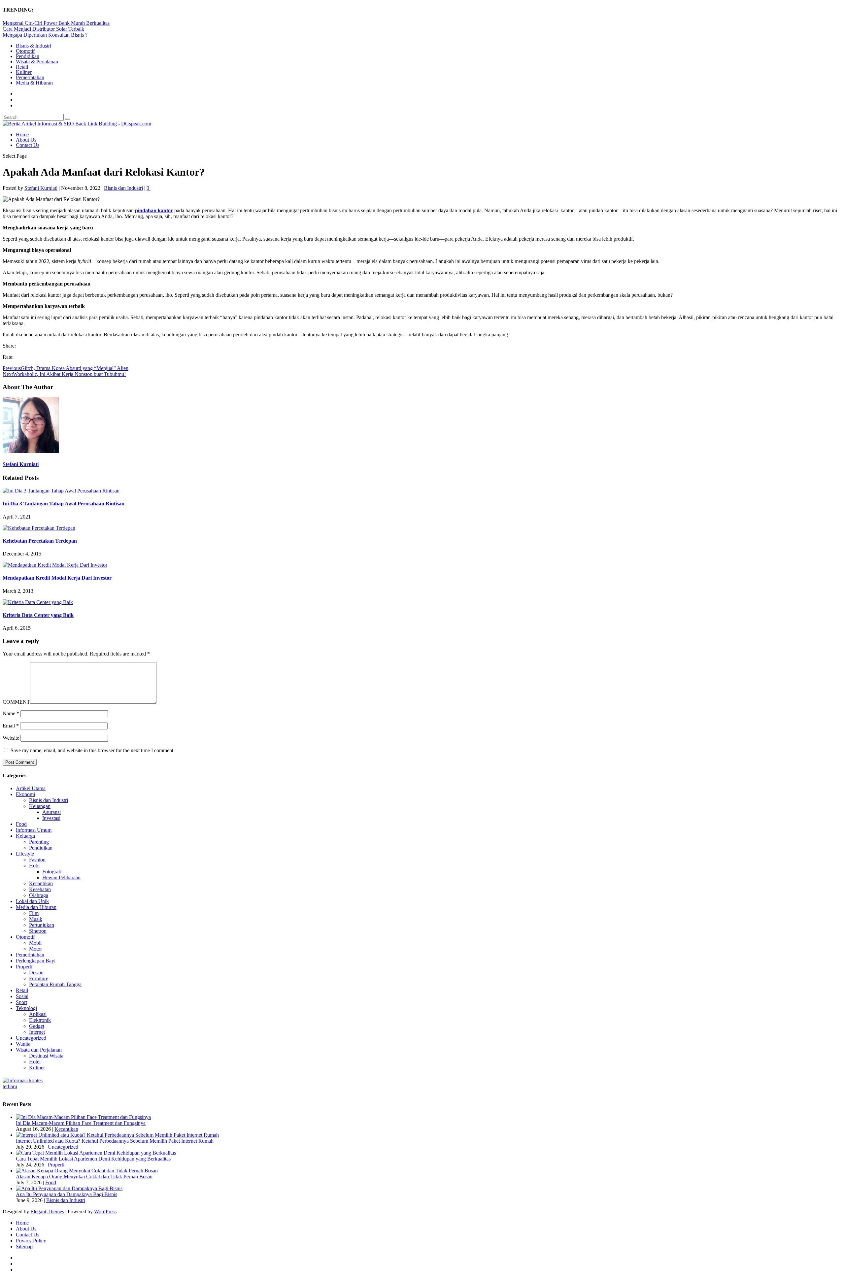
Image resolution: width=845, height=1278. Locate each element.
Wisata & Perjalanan (37, 61)
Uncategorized (31, 1038)
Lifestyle (25, 854)
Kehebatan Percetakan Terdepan (40, 541)
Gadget (36, 1026)
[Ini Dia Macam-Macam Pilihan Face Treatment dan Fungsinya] (83, 1117)
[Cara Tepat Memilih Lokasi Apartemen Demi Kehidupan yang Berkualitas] (96, 1153)
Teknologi (26, 1008)
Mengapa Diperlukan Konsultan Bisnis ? (45, 35)
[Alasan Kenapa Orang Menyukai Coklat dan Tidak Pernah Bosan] (87, 1170)
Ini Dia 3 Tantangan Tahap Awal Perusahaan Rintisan (63, 503)
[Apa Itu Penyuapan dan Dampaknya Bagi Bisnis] (69, 1188)
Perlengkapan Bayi (35, 960)
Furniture (38, 978)
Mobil (35, 943)
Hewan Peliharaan (61, 877)
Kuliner (24, 72)
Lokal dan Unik (32, 901)
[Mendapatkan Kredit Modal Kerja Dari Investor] (55, 565)
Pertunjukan (41, 925)
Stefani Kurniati (40, 188)
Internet (37, 1032)
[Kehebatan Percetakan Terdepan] (39, 528)
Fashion (37, 859)
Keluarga (25, 836)
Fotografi (51, 871)
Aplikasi (38, 1014)
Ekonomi (25, 794)
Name (11, 713)
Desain (36, 972)
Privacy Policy (31, 1240)
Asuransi (51, 812)
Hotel (35, 1061)
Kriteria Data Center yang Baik (38, 615)
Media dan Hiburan (36, 907)
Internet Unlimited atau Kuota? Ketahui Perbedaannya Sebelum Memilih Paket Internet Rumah (115, 1141)
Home (22, 134)
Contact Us (27, 145)
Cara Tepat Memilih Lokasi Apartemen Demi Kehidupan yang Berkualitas (93, 1158)
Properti (24, 966)
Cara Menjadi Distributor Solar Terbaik (43, 29)
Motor (35, 949)
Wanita (23, 1044)
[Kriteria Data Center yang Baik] (38, 602)
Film (34, 913)
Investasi (51, 818)
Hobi (34, 865)
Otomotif (25, 51)
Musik (35, 919)
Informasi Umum (33, 830)
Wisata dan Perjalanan (39, 1050)
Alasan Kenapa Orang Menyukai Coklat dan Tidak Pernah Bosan (84, 1176)
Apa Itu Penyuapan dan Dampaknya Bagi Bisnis (66, 1194)
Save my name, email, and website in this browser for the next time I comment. (93, 750)
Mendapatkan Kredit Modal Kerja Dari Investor (57, 578)
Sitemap (24, 1246)
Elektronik (40, 1020)
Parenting (39, 842)
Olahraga (38, 895)
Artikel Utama (31, 788)
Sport (21, 1002)
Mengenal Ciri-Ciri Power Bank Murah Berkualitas (56, 23)
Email (11, 725)
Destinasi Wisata (46, 1056)
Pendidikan (27, 56)
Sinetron (38, 931)
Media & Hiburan (34, 82)
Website (11, 738)
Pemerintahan (30, 77)
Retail (22, 67)
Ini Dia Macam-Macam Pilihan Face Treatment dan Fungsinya (81, 1123)
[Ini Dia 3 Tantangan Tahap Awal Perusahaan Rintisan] (61, 490)
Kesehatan (40, 889)
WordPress (105, 1211)
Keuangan (40, 806)
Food (21, 824)
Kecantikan (41, 883)
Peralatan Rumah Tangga (55, 984)
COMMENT (16, 702)
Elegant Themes (47, 1211)
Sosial (22, 996)
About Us (26, 140)
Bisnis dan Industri (123, 188)
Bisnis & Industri (33, 46)
